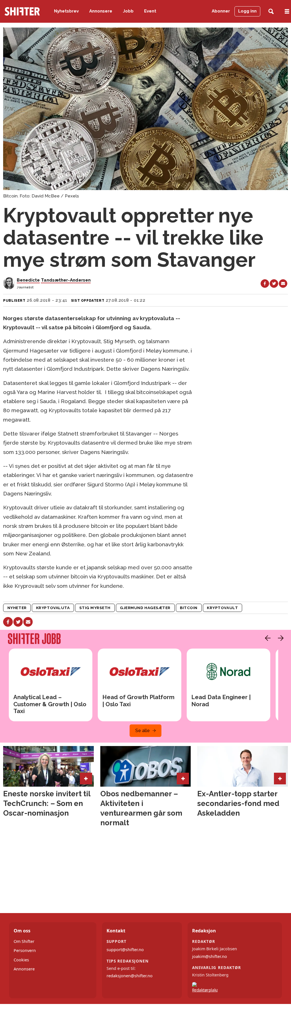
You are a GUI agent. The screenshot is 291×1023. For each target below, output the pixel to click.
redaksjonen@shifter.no (130, 975)
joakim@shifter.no (209, 956)
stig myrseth (95, 607)
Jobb (128, 11)
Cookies (21, 959)
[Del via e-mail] (283, 283)
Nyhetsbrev (66, 11)
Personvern (25, 950)
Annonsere (100, 11)
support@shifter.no (125, 949)
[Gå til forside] (22, 11)
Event (150, 11)
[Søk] (271, 11)
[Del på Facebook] (265, 283)
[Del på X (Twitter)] (274, 283)
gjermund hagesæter (145, 607)
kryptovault (222, 607)
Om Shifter (24, 941)
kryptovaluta (53, 607)
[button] (266, 638)
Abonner (221, 11)
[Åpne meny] (287, 11)
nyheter (17, 607)
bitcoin (189, 607)
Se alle (142, 730)
